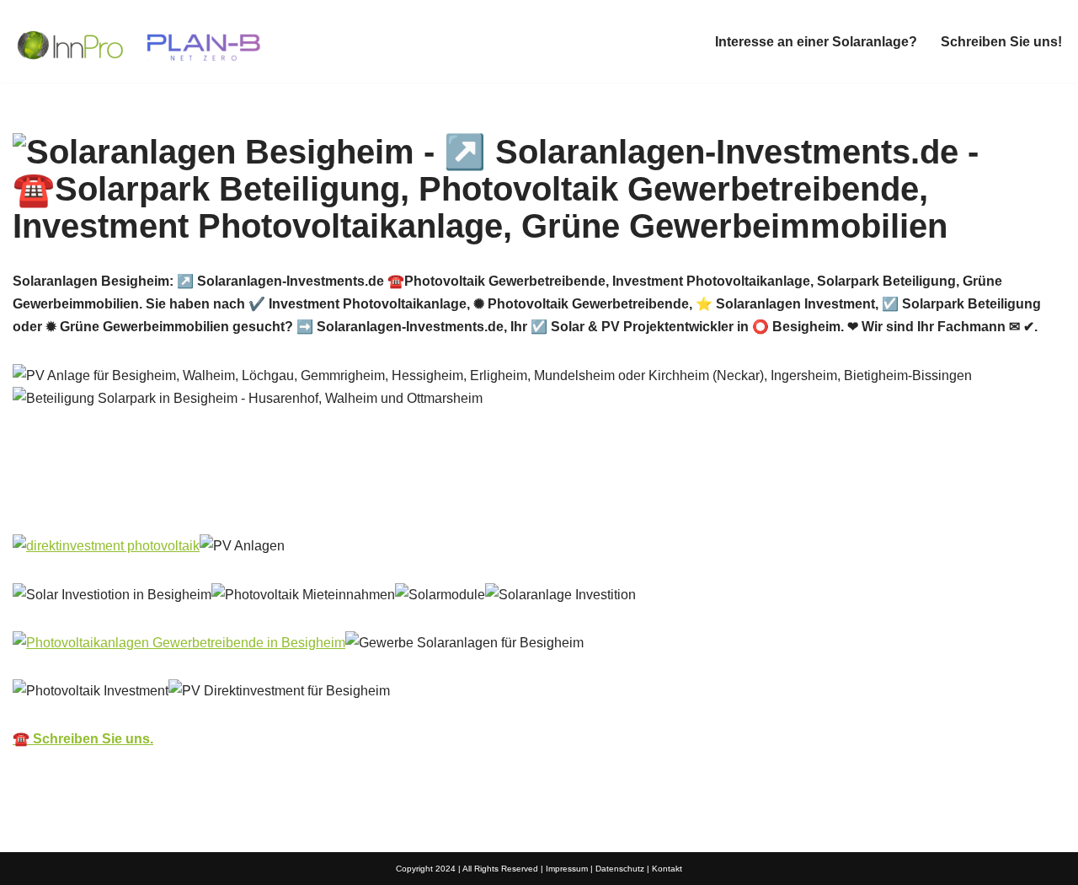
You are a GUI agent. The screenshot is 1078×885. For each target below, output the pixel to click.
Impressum (567, 868)
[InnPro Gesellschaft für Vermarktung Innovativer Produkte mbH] (139, 41)
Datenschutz (619, 868)
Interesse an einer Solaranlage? (816, 42)
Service (304, 496)
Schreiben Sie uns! (1001, 42)
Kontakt (667, 868)
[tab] (129, 496)
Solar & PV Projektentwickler (129, 496)
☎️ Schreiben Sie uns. (83, 739)
